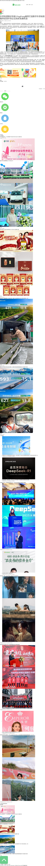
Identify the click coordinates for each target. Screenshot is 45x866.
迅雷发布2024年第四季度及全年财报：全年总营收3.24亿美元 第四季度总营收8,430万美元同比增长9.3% (20, 455)
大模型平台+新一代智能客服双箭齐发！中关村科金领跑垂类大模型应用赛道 (13, 482)
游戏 (8, 0)
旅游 (9, 0)
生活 (11, 0)
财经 (16, 0)
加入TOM (8, 864)
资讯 (2, 0)
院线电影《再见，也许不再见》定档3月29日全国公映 (9, 575)
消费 (20, 0)
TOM (3, 20)
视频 (15, 0)
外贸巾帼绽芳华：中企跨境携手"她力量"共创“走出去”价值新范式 (11, 136)
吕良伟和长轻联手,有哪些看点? (7, 573)
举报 (1, 80)
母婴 (13, 0)
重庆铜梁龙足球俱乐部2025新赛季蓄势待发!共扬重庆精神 (10, 644)
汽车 (22, 0)
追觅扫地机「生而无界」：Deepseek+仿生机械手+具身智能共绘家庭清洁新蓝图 (15, 479)
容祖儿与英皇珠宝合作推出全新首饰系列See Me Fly (11, 732)
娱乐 (4, 0)
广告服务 (5, 864)
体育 (6, 0)
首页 (1, 0)
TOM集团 (1, 864)
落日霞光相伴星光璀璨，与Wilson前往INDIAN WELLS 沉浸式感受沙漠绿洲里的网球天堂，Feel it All (17, 734)
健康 (18, 0)
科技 (23, 0)
